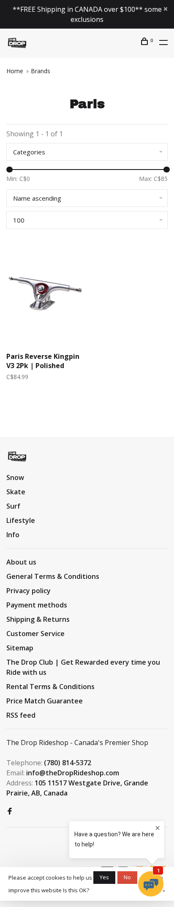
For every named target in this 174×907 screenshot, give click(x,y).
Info (12, 534)
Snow (15, 477)
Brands (40, 71)
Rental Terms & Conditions (50, 686)
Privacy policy (28, 590)
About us (21, 562)
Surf (13, 506)
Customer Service (35, 633)
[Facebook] (9, 811)
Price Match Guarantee (44, 700)
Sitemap (19, 647)
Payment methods (36, 605)
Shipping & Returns (38, 619)
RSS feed (20, 715)
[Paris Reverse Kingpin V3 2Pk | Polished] (45, 294)
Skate (15, 491)
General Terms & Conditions (52, 576)
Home (14, 71)
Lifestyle (20, 520)
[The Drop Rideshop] (17, 456)
